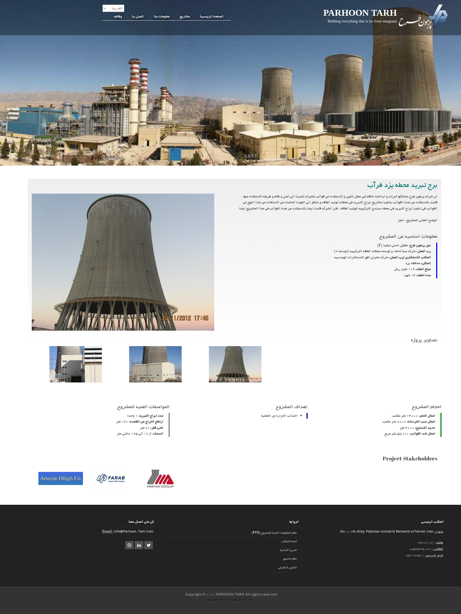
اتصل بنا (138, 16)
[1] (235, 381)
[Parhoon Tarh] (423, 29)
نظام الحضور (290, 558)
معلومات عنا (162, 16)
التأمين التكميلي (287, 567)
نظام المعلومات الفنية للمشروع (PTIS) (274, 532)
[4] (75, 381)
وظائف (118, 16)
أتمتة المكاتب (289, 541)
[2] (155, 381)
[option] (235, 365)
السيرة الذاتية (288, 550)
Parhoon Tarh (360, 13)
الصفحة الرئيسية (212, 16)
